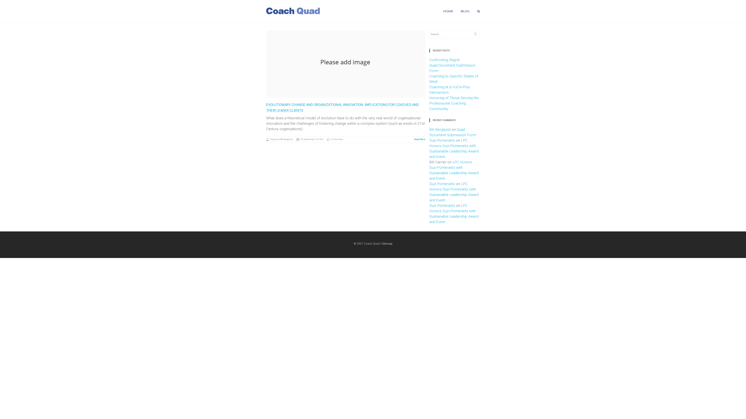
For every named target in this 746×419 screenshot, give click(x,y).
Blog (465, 11)
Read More (419, 139)
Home (448, 11)
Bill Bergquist (440, 129)
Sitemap (387, 243)
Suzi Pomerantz (442, 140)
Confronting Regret (444, 60)
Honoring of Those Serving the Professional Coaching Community (454, 103)
